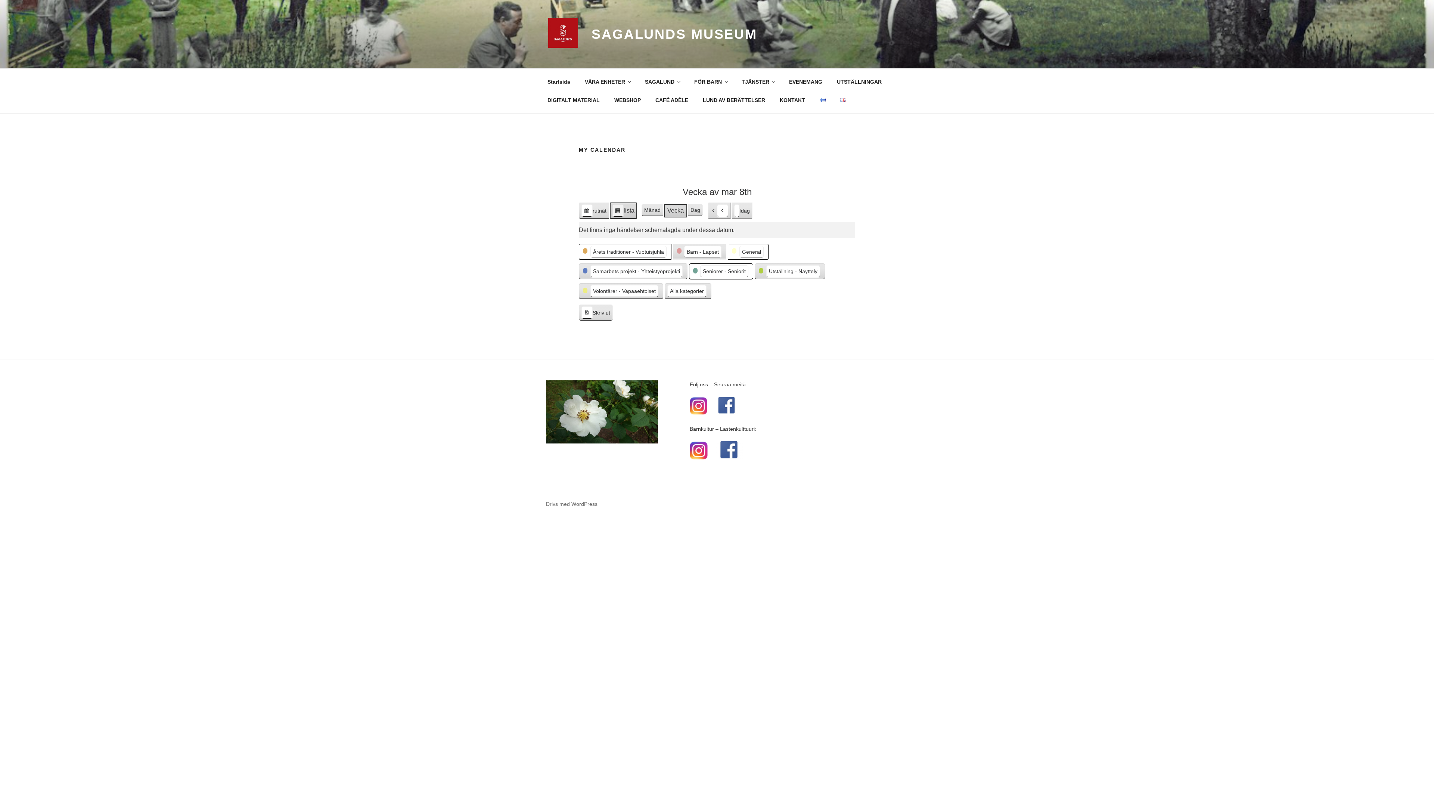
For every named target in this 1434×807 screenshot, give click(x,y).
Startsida (558, 82)
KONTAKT (792, 100)
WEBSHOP (627, 100)
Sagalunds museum (674, 34)
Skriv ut (595, 315)
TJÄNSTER (755, 82)
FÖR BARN (708, 82)
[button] (719, 210)
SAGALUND (659, 82)
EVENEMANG (805, 82)
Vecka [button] (675, 210)
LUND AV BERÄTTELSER (734, 100)
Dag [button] (695, 210)
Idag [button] (744, 211)
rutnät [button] (593, 213)
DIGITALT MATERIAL (573, 100)
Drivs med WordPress (572, 504)
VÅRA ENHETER (605, 82)
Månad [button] (652, 210)
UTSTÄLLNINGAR (859, 82)
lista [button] (623, 213)
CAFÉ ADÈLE (671, 100)
